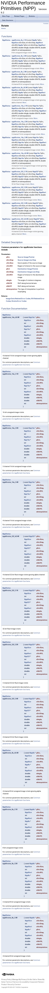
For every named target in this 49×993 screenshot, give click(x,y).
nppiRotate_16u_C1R (19, 106)
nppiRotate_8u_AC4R (20, 87)
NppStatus (6, 40)
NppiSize (15, 43)
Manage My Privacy (19, 979)
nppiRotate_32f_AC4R (20, 219)
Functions (45, 23)
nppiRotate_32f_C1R (19, 171)
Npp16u (36, 106)
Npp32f (35, 171)
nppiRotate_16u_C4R (19, 137)
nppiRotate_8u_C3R (19, 56)
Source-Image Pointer (26, 257)
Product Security (7, 984)
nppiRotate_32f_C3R (19, 187)
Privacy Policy (6, 979)
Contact (18, 984)
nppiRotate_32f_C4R (19, 203)
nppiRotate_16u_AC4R (20, 153)
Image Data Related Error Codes (18, 299)
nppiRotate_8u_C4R (19, 72)
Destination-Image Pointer (28, 269)
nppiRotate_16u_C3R (19, 122)
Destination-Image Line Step (28, 272)
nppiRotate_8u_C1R (19, 40)
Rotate (3, 28)
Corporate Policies (36, 982)
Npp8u (34, 40)
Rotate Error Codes (19, 301)
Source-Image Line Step (27, 260)
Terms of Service (12, 982)
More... (35, 53)
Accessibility (24, 982)
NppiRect (39, 43)
